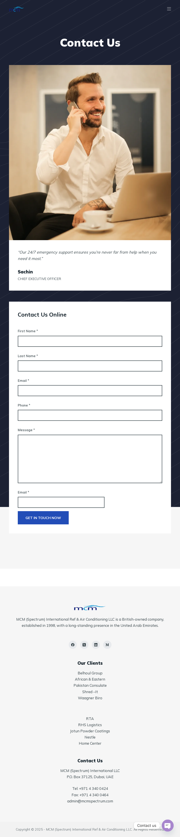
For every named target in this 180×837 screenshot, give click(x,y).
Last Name (28, 356)
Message (26, 430)
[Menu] (169, 9)
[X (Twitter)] (84, 645)
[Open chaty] (168, 825)
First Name (28, 331)
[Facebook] (73, 645)
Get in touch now (43, 518)
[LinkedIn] (96, 645)
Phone (24, 405)
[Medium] (107, 645)
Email (23, 381)
